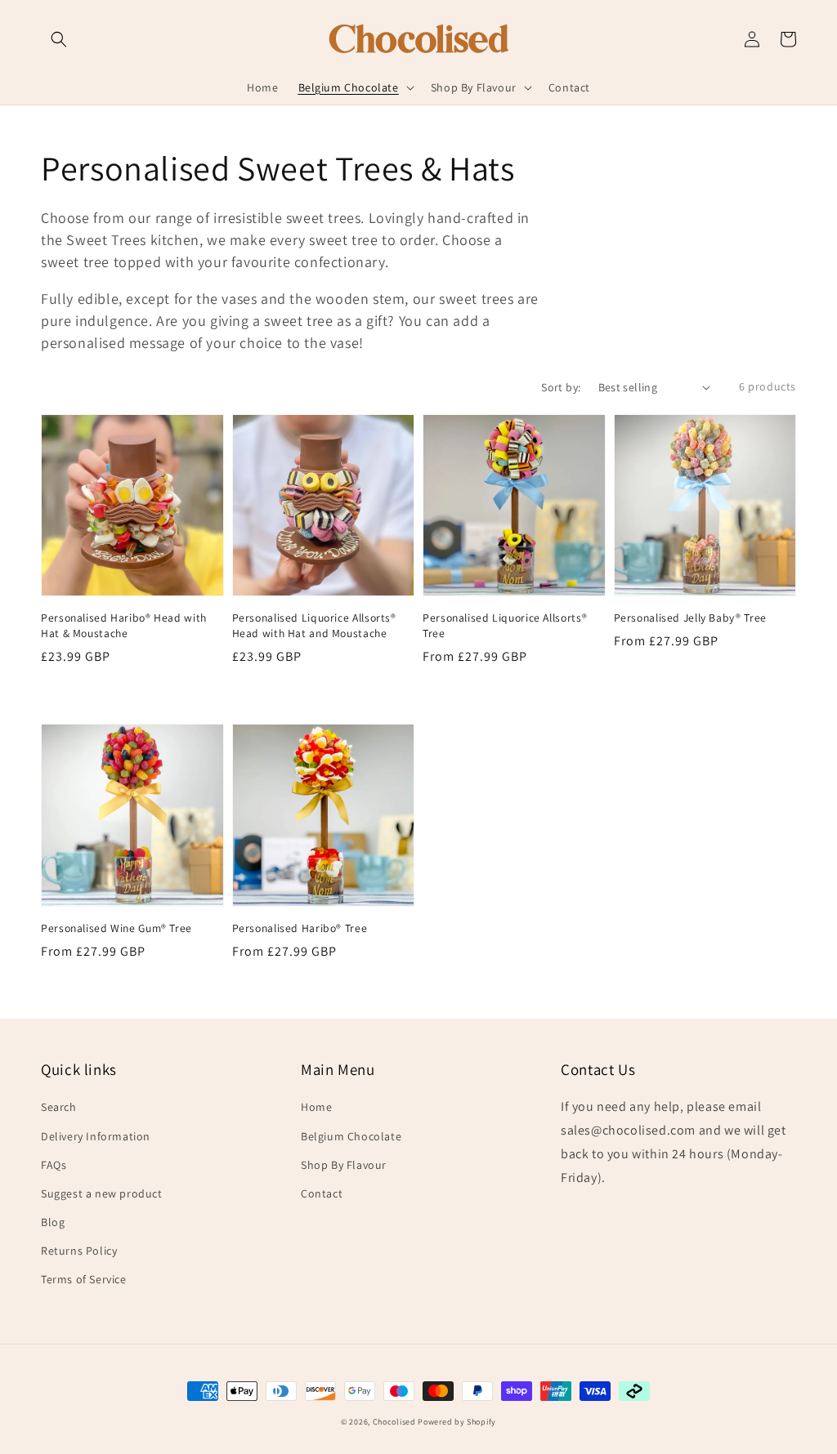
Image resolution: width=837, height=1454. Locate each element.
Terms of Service (84, 1279)
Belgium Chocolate (351, 1136)
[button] (59, 39)
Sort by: (560, 387)
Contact (321, 1193)
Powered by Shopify (457, 1421)
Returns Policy (79, 1250)
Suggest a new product (102, 1193)
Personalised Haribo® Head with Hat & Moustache (124, 625)
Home (316, 1106)
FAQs (53, 1164)
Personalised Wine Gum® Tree (116, 928)
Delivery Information (95, 1136)
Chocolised (394, 1421)
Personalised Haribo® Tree (300, 928)
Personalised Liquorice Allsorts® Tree (505, 625)
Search (59, 1106)
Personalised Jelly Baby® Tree (690, 617)
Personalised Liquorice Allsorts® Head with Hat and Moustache (314, 625)
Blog (53, 1222)
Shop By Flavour (344, 1164)
